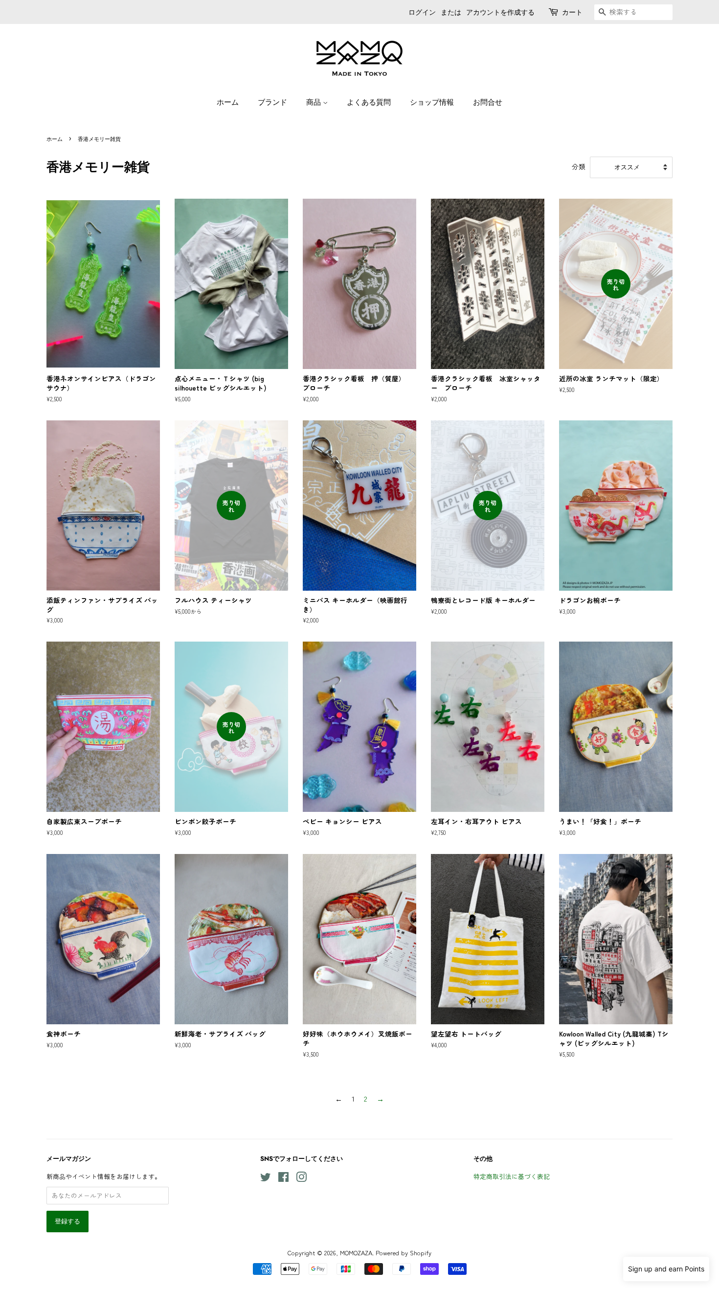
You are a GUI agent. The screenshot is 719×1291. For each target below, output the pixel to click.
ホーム (228, 102)
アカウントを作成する (500, 12)
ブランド (272, 102)
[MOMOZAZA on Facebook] (283, 1178)
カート (572, 12)
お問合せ (487, 102)
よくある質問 (369, 102)
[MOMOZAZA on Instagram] (301, 1178)
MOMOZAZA (356, 1252)
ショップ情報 (432, 102)
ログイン (422, 12)
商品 (314, 102)
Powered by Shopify (403, 1252)
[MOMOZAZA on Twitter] (265, 1178)
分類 (578, 166)
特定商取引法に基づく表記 (511, 1176)
